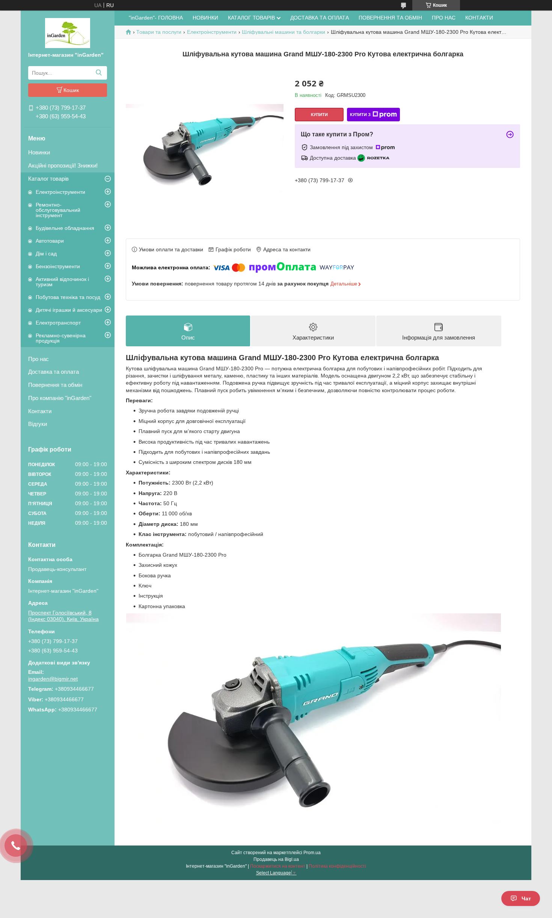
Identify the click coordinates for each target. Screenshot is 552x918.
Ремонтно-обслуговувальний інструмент (58, 210)
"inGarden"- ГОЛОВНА (156, 18)
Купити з (360, 114)
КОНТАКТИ (479, 18)
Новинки (39, 152)
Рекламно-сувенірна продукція (61, 338)
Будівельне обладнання (65, 228)
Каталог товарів (48, 178)
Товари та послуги (158, 32)
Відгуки (37, 424)
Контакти (39, 411)
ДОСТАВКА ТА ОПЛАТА (319, 18)
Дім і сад (46, 254)
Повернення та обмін (55, 385)
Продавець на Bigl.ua (276, 859)
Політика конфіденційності (337, 866)
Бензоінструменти (58, 266)
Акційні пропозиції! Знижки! (63, 165)
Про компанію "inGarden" (59, 398)
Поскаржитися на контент (277, 866)
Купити (319, 114)
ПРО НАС (443, 18)
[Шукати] (98, 73)
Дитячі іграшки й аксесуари (69, 310)
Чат (526, 898)
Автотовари (50, 241)
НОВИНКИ (205, 18)
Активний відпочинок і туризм (62, 281)
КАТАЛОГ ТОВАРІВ (251, 18)
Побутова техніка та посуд (68, 297)
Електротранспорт (58, 323)
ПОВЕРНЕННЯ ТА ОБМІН (390, 18)
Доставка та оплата (53, 371)
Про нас (38, 359)
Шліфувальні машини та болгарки (283, 32)
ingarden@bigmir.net (53, 679)
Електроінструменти (60, 192)
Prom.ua (312, 852)
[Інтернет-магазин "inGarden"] (67, 33)
